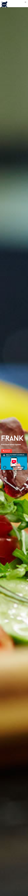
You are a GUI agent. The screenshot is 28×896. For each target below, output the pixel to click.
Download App (6, 451)
